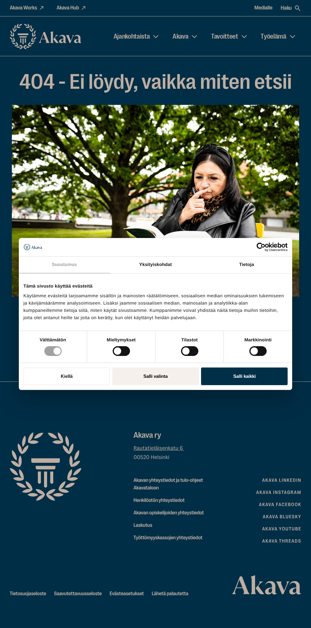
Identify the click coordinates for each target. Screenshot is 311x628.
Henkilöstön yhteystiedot (159, 500)
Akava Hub (67, 8)
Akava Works (23, 8)
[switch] (121, 350)
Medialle (264, 8)
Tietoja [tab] (246, 264)
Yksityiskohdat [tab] (155, 264)
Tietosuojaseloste (28, 594)
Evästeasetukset (127, 594)
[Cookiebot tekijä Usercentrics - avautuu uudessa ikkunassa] (261, 247)
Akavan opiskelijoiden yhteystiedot (169, 513)
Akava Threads (281, 541)
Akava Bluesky (282, 516)
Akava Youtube (281, 529)
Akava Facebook (280, 504)
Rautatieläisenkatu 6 (159, 448)
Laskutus (143, 525)
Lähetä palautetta (170, 594)
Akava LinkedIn (281, 480)
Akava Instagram (278, 492)
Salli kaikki (244, 376)
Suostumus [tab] (64, 264)
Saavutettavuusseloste (78, 594)
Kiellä (67, 376)
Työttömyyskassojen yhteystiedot (168, 538)
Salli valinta (155, 376)
